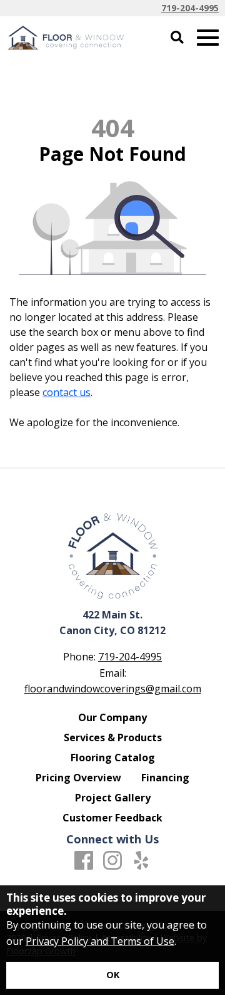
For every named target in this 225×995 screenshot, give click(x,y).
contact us (66, 392)
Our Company (112, 717)
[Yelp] (141, 861)
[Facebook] (83, 861)
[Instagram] (112, 861)
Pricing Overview (78, 778)
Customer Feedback (112, 818)
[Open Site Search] (177, 38)
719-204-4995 (190, 8)
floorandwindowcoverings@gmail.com (112, 688)
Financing (165, 778)
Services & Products (113, 737)
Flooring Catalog (113, 758)
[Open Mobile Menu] (208, 37)
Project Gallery (113, 798)
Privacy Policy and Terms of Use (100, 941)
